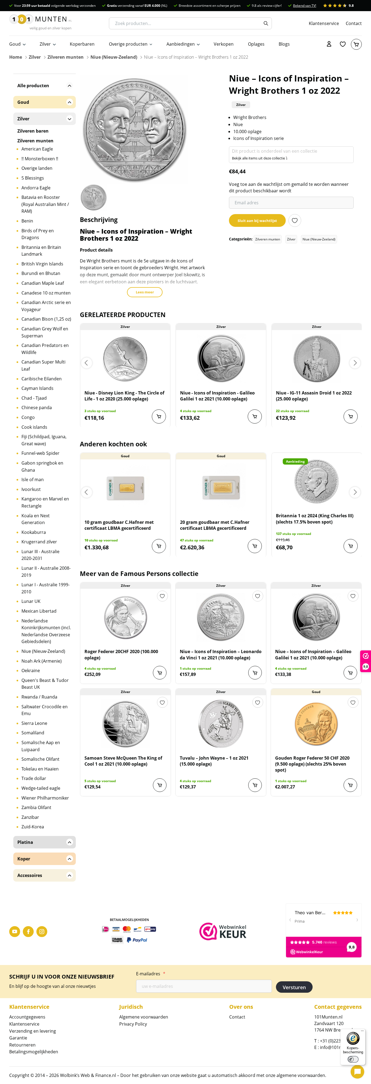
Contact (354, 23)
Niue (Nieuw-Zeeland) (113, 57)
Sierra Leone (34, 723)
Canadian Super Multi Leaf (43, 365)
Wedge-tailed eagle (40, 788)
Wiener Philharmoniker (45, 798)
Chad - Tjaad (34, 398)
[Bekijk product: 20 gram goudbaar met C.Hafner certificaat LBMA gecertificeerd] (221, 487)
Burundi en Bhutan (40, 273)
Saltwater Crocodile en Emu (44, 710)
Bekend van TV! (304, 5)
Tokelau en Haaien (40, 769)
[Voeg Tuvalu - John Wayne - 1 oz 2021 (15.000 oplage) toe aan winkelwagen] (255, 785)
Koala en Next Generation (35, 519)
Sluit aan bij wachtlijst (257, 220)
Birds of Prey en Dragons (37, 234)
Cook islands (34, 427)
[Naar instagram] (41, 931)
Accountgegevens (27, 1017)
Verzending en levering (32, 1031)
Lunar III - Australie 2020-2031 (40, 555)
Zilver (45, 44)
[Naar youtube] (14, 931)
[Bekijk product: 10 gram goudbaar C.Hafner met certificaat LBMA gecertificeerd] (125, 487)
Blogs (284, 44)
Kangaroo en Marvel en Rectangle (45, 502)
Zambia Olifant (36, 807)
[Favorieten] (342, 44)
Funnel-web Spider (40, 453)
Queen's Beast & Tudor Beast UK (45, 683)
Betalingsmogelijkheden (33, 1052)
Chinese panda (36, 408)
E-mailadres (150, 974)
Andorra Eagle (36, 188)
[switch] (353, 1059)
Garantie (18, 1038)
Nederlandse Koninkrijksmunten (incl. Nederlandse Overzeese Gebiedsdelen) (46, 631)
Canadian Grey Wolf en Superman (44, 332)
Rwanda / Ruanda (39, 697)
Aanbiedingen (180, 44)
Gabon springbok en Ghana (42, 466)
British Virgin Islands (42, 264)
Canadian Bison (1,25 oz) (46, 319)
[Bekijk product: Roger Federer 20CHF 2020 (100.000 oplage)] (125, 617)
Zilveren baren (33, 131)
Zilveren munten (66, 57)
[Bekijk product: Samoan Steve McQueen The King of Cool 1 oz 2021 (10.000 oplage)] (125, 723)
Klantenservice (324, 23)
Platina (25, 842)
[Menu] (362, 1032)
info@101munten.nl (340, 1047)
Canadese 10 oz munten (46, 293)
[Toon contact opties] (357, 1072)
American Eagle (37, 149)
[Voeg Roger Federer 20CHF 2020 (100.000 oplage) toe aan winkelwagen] (159, 672)
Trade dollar (33, 778)
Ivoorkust (31, 489)
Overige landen (36, 168)
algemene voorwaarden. (301, 1075)
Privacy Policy (133, 1024)
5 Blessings (32, 178)
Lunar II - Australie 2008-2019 (46, 571)
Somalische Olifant (40, 759)
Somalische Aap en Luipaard (40, 746)
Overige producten (128, 44)
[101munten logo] (40, 23)
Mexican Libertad (38, 611)
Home (15, 57)
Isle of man (32, 480)
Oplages (256, 44)
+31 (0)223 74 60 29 (339, 1041)
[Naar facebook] (28, 931)
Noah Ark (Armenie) (41, 661)
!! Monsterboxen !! (39, 159)
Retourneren (22, 1045)
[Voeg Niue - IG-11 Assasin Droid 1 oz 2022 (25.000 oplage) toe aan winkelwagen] (351, 416)
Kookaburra (33, 532)
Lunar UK (30, 601)
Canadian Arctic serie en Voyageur (46, 305)
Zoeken (266, 23)
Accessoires (29, 875)
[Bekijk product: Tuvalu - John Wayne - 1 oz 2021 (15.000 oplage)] (221, 723)
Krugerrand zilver (39, 542)
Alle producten (33, 86)
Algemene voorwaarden (143, 1017)
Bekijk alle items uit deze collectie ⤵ (260, 158)
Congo (28, 417)
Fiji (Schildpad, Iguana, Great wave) (44, 440)
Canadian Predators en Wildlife (45, 348)
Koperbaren (82, 44)
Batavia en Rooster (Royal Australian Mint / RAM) (45, 204)
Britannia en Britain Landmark (41, 250)
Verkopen (224, 44)
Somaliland (32, 733)
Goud (15, 44)
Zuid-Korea (32, 827)
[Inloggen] (329, 44)
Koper (23, 859)
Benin (27, 221)
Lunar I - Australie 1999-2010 (45, 588)
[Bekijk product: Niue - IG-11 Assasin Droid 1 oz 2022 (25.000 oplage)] (317, 358)
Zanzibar (30, 817)
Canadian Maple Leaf (42, 283)
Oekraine (30, 670)
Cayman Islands (37, 388)
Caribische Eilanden (41, 379)
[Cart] (356, 44)
